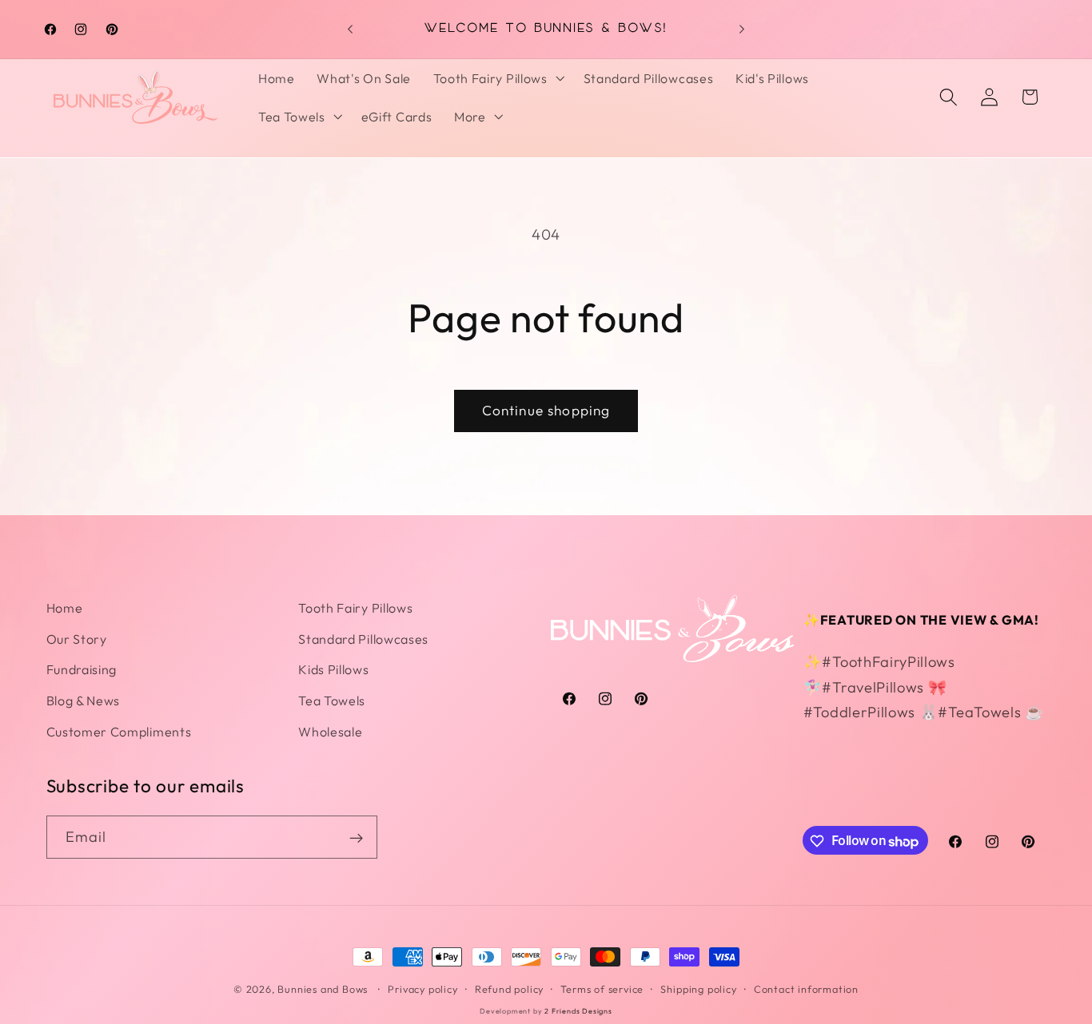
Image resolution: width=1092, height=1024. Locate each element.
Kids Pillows (333, 669)
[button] (497, 78)
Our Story (76, 639)
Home (64, 608)
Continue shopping (546, 410)
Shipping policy (698, 988)
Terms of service (602, 988)
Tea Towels (331, 700)
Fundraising (82, 669)
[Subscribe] (356, 837)
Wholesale (330, 732)
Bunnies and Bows (322, 988)
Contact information (806, 988)
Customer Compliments (119, 732)
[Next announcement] (741, 28)
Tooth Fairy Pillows (355, 608)
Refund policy (509, 988)
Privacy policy (422, 988)
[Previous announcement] (350, 28)
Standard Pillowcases (363, 639)
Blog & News (83, 700)
